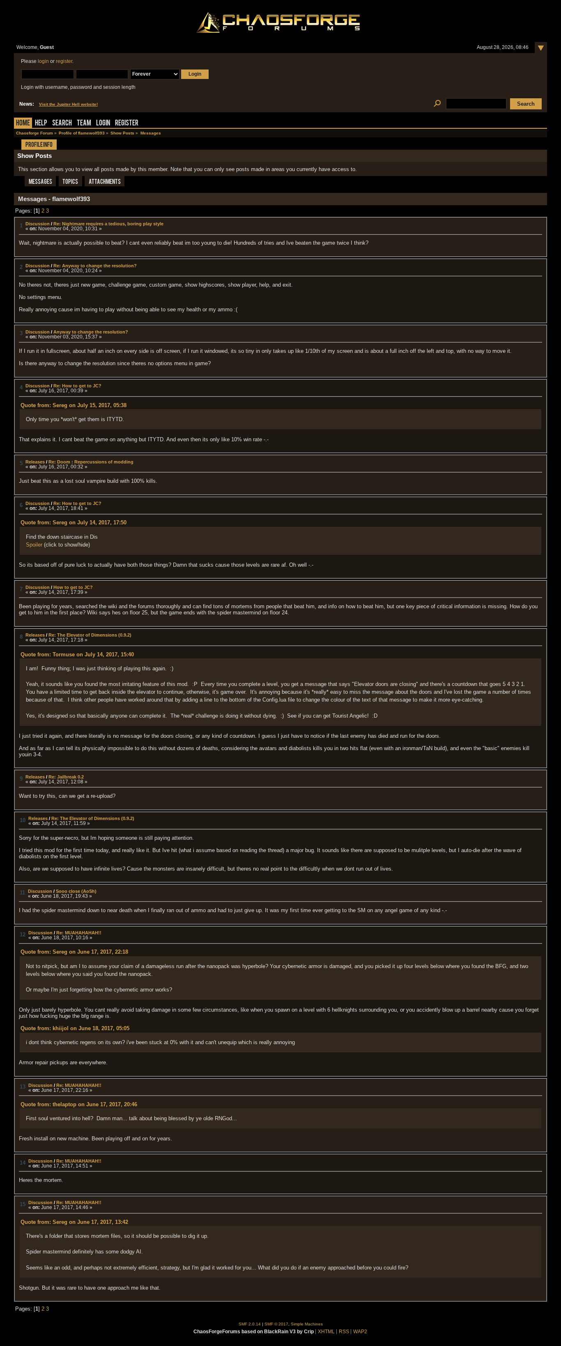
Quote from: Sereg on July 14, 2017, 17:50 (73, 522)
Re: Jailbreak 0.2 (66, 776)
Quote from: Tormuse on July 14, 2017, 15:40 (77, 654)
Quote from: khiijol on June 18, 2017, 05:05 (75, 1028)
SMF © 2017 (276, 1324)
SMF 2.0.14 (250, 1324)
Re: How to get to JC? (77, 385)
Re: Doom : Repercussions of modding (90, 461)
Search (62, 123)
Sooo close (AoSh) (76, 891)
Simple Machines (307, 1324)
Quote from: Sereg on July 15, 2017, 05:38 (73, 405)
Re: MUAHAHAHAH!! (78, 932)
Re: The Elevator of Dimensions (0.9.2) (89, 634)
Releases (35, 461)
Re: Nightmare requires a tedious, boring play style (108, 223)
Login (103, 123)
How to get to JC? (73, 587)
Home (23, 123)
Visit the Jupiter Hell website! (68, 104)
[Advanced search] (437, 104)
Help (41, 123)
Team (84, 123)
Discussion (37, 223)
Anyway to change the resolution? (90, 331)
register (64, 61)
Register (126, 123)
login (43, 61)
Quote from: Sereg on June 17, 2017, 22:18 (74, 952)
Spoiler (34, 545)
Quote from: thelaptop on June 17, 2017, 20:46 (79, 1104)
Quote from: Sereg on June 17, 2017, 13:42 (74, 1222)
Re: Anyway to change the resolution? (95, 265)
